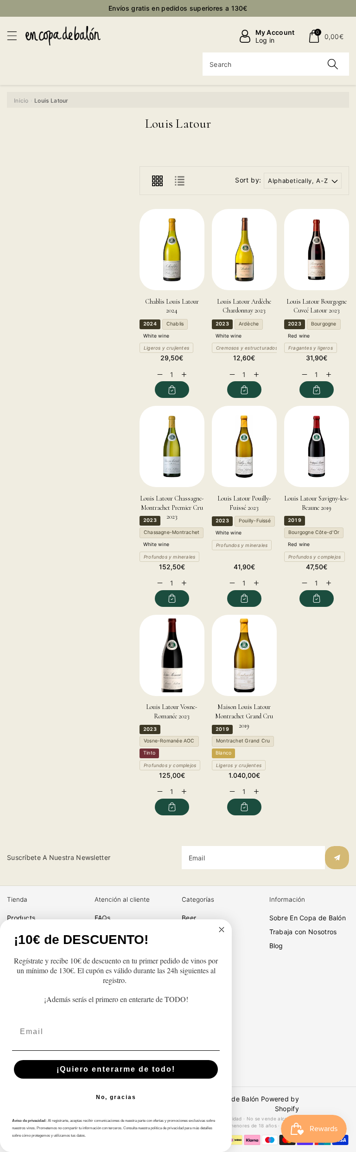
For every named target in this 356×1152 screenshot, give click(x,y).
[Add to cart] (172, 389)
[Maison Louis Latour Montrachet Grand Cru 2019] (244, 655)
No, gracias (116, 1097)
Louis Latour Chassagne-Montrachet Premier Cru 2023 (172, 508)
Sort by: (248, 180)
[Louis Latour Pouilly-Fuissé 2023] (244, 446)
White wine (156, 336)
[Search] (333, 64)
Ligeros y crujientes (166, 348)
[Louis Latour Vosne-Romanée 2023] (172, 655)
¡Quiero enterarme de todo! (116, 1069)
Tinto (149, 753)
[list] (179, 180)
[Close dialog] (221, 929)
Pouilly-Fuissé (255, 521)
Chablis (175, 324)
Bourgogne (324, 324)
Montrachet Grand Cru (243, 741)
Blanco (223, 753)
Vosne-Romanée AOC (169, 741)
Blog (276, 946)
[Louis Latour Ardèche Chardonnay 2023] (244, 249)
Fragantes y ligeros (310, 348)
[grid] (157, 180)
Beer (189, 918)
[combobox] (276, 64)
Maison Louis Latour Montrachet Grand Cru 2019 (244, 716)
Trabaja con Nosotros (303, 932)
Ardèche (249, 324)
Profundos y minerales (169, 557)
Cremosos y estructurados (247, 348)
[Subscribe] (337, 857)
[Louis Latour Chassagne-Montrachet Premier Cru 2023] (172, 446)
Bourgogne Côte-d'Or (313, 532)
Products (21, 918)
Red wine (299, 336)
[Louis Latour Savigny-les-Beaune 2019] (316, 446)
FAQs (103, 918)
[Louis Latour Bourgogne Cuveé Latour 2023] (316, 249)
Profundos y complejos (314, 557)
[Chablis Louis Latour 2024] (172, 249)
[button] (16, 35)
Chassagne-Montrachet (171, 532)
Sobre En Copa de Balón (307, 918)
